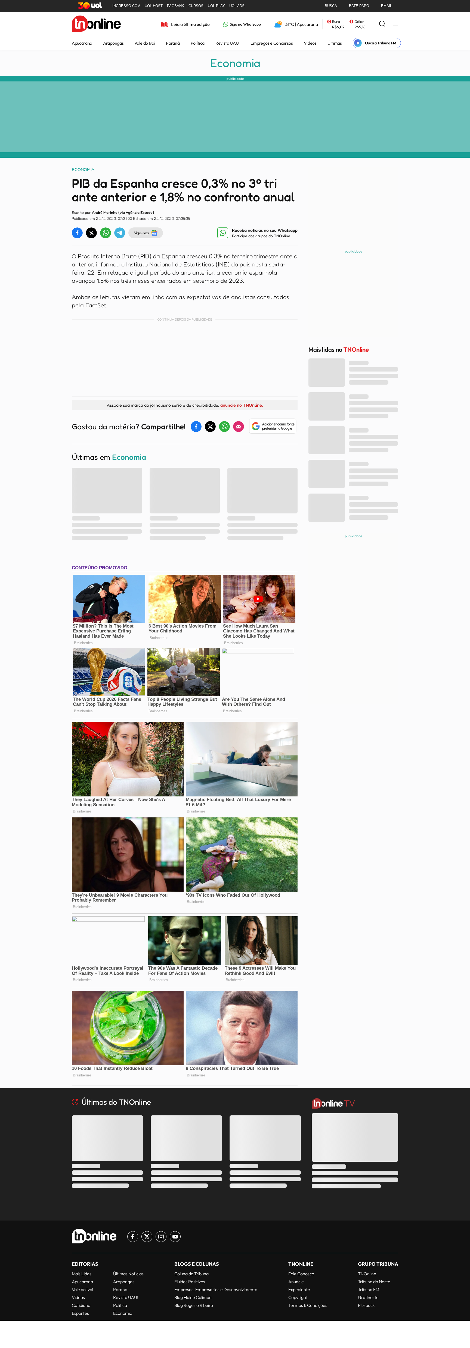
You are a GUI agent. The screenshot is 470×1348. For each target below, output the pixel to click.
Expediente (299, 1289)
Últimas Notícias (128, 1273)
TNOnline (367, 1273)
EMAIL (386, 6)
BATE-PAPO (359, 6)
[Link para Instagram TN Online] (161, 1236)
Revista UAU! (227, 43)
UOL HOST (154, 6)
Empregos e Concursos (272, 43)
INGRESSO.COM (126, 6)
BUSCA (331, 6)
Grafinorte (368, 1297)
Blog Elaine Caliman (193, 1297)
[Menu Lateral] (395, 24)
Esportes (80, 1313)
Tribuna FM (368, 1289)
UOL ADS (237, 6)
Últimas (334, 43)
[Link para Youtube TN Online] (175, 1236)
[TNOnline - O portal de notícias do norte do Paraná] (96, 24)
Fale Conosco (301, 1273)
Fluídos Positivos (189, 1281)
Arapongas (113, 43)
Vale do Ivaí (144, 43)
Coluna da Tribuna (191, 1273)
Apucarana (82, 43)
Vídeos (310, 43)
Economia (235, 62)
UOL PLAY (216, 6)
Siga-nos (141, 232)
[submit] (382, 24)
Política (198, 43)
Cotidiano (81, 1305)
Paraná (173, 43)
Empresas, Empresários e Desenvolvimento (215, 1289)
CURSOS (195, 6)
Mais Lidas (81, 1273)
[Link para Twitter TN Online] (146, 1236)
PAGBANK (175, 6)
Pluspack (366, 1305)
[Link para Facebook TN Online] (132, 1236)
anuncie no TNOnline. (241, 405)
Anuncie (296, 1281)
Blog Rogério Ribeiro (193, 1305)
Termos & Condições (307, 1305)
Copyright (298, 1297)
